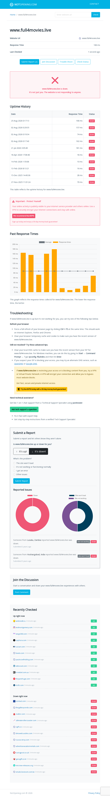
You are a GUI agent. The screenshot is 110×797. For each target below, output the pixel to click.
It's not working (33, 467)
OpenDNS (18, 363)
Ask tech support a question (24, 409)
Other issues (21, 474)
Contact (94, 4)
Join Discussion (48, 61)
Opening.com (25, 4)
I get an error (22, 470)
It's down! (39, 451)
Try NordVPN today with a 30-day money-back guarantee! (43, 389)
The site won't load (24, 463)
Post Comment (21, 592)
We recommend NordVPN (23, 216)
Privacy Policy (94, 793)
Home (12, 14)
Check (95, 14)
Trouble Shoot (66, 61)
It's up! (21, 451)
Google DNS (31, 363)
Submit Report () (29, 61)
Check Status (83, 61)
